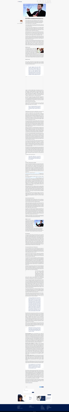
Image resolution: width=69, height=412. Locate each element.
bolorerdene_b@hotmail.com (49, 407)
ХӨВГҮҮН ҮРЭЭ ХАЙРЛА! (30, 399)
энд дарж (29, 382)
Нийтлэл (26, 17)
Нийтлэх (33, 392)
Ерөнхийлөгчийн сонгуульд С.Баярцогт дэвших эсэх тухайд (48, 399)
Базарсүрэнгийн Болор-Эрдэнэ (30, 397)
